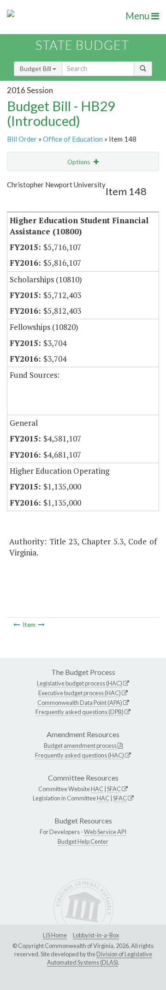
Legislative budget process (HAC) (79, 683)
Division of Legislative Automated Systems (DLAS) (99, 958)
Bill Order (22, 139)
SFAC (114, 789)
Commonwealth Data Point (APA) (79, 702)
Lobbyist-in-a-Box (96, 935)
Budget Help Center (83, 841)
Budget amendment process (80, 745)
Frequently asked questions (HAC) (79, 755)
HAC (97, 789)
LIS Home (55, 935)
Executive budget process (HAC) (79, 693)
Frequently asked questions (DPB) (80, 712)
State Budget (82, 45)
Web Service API (105, 831)
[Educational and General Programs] (16, 624)
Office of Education (73, 139)
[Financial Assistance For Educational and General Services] (41, 624)
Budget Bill (36, 68)
